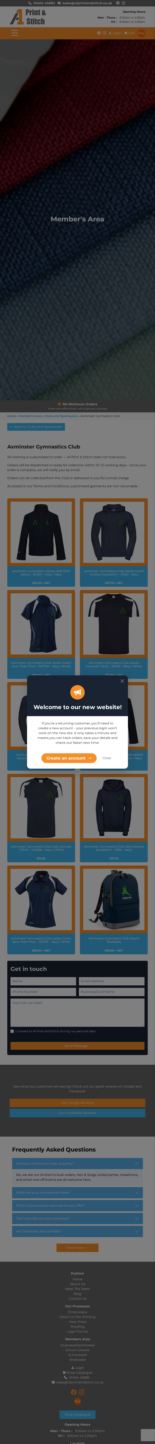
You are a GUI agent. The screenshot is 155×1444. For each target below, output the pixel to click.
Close (107, 758)
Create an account (66, 758)
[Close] (122, 681)
